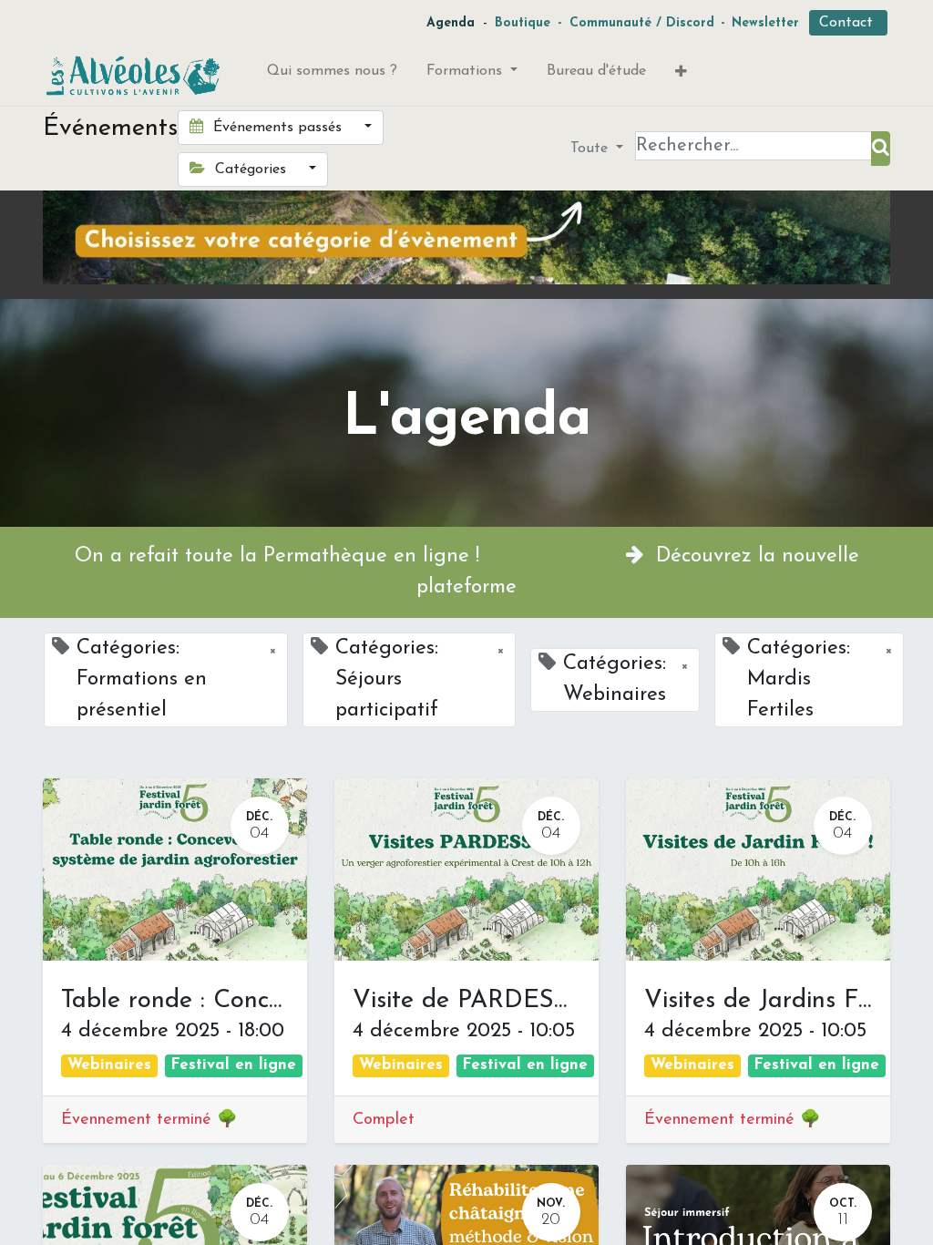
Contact (848, 22)
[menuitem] (332, 75)
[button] (681, 76)
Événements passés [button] (277, 127)
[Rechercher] (880, 148)
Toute (591, 148)
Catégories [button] (250, 169)
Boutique (522, 23)
